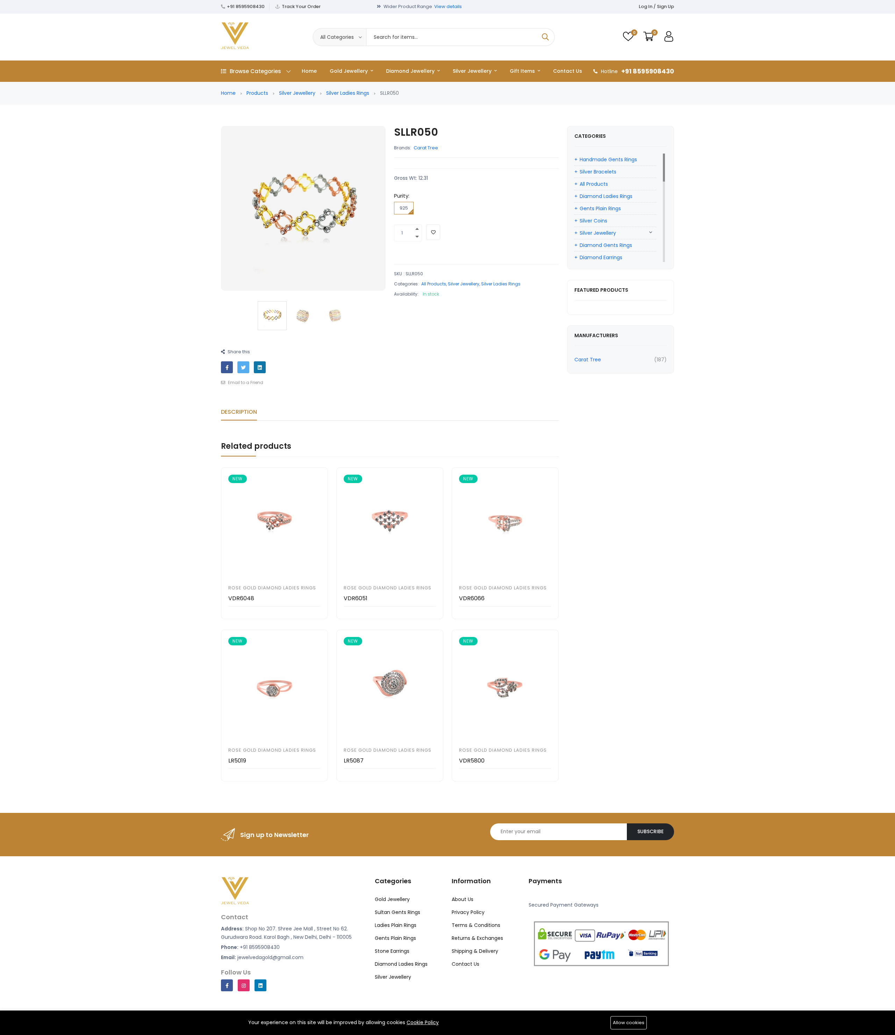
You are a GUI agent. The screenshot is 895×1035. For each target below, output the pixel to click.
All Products (433, 284)
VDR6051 (355, 598)
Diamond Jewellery (411, 71)
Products (257, 93)
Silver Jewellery (473, 71)
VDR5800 (472, 761)
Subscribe (650, 831)
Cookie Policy (423, 1022)
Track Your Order (301, 6)
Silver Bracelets (598, 171)
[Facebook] (227, 985)
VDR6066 (472, 598)
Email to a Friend (245, 382)
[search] (545, 37)
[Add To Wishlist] (433, 232)
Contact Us (567, 71)
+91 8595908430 (246, 6)
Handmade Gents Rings (608, 159)
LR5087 (354, 761)
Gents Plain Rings (600, 208)
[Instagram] (244, 985)
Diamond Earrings (601, 257)
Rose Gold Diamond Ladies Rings (272, 587)
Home (309, 71)
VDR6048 (241, 598)
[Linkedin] (260, 985)
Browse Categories (255, 71)
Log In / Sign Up (656, 6)
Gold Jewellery (349, 71)
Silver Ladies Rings (347, 93)
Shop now (468, 6)
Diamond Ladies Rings (606, 196)
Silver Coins (593, 220)
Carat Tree (426, 147)
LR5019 (237, 761)
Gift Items (523, 71)
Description (239, 412)
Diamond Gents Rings (606, 245)
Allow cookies (628, 1022)
